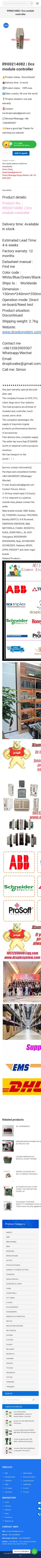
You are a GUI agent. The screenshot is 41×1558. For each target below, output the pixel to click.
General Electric (12, 1279)
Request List (9, 1521)
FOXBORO (10, 1274)
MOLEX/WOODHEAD (14, 1326)
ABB (8, 1237)
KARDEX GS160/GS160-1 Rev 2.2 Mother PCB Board (26, 1172)
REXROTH (10, 1354)
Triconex (9, 1368)
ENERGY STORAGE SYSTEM (17, 1269)
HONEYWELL (11, 1293)
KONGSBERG (11, 1312)
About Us (8, 1510)
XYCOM (9, 1377)
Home (7, 1502)
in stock (11, 160)
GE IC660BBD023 (23, 1126)
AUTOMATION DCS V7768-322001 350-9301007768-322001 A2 (26, 1189)
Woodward (10, 1372)
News (7, 1513)
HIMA (8, 1288)
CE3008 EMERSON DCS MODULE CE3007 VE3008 (26, 1157)
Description (7, 190)
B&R (8, 1246)
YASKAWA (10, 1382)
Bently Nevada (12, 1255)
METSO (9, 1321)
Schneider (10, 1358)
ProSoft (9, 1344)
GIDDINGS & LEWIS (14, 1283)
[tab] (20, 189)
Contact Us (8, 1517)
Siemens (9, 1363)
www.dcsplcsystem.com (21, 332)
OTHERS (9, 1340)
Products (8, 1506)
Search (33, 1400)
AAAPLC (9, 1232)
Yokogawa (10, 1386)
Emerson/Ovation (13, 1265)
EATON (9, 1260)
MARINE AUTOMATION (15, 1316)
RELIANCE (10, 1349)
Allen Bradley (11, 1241)
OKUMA (9, 1335)
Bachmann (10, 1251)
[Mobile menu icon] (37, 3)
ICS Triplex (10, 1298)
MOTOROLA (11, 1330)
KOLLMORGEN (12, 1307)
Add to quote (21, 153)
